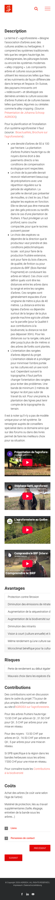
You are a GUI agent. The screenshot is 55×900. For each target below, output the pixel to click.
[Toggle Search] (36, 8)
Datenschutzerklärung (33, 885)
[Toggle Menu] (47, 8)
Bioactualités (23, 132)
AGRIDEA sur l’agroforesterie (32, 706)
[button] (27, 828)
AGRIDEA (24, 882)
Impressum (18, 885)
